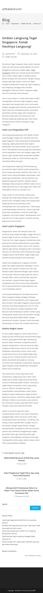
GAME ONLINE (11, 57)
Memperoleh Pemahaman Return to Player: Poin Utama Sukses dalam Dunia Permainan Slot (21, 490)
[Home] (3, 24)
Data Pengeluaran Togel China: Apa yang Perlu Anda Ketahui (21, 474)
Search (4, 504)
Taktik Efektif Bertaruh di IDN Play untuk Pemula (21, 459)
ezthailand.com (12, 9)
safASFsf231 (10, 54)
